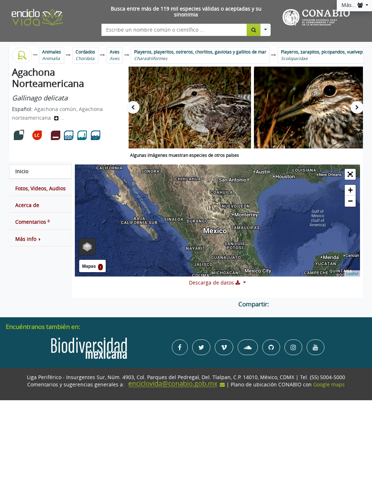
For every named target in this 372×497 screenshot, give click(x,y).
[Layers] (87, 247)
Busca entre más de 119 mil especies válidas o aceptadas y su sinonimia (186, 12)
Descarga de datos (212, 282)
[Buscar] (254, 30)
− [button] (350, 201)
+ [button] (350, 190)
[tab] (40, 171)
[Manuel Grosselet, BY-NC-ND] (189, 107)
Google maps (329, 384)
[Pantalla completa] (350, 174)
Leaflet (352, 273)
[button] (40, 239)
